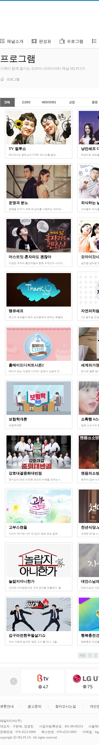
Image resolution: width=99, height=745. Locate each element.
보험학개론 (18, 419)
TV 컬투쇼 (17, 149)
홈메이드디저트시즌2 (26, 365)
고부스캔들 (18, 527)
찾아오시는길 (65, 706)
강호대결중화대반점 (25, 473)
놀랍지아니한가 (22, 581)
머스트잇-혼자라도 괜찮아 (30, 257)
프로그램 (74, 41)
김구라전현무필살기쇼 (27, 635)
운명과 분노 (18, 203)
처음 (82, 655)
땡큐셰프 (16, 311)
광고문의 (34, 706)
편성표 (44, 41)
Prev (13, 681)
